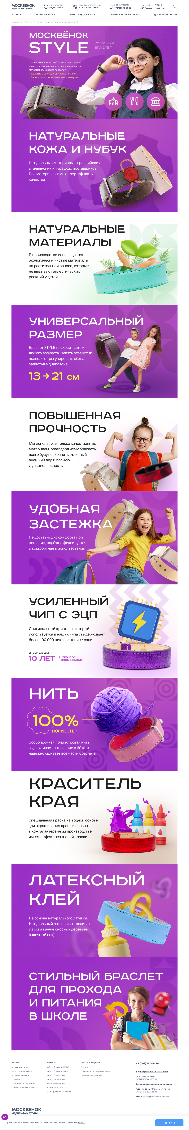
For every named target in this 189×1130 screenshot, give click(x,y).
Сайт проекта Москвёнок (59, 1092)
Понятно (169, 1122)
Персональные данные (91, 1075)
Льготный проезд (55, 1087)
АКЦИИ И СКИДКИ (45, 14)
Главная (15, 22)
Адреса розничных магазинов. (152, 1071)
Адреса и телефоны (155, 8)
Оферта (84, 1067)
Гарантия (15, 1079)
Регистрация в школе (21, 1071)
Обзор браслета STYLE (57, 1071)
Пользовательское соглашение (95, 1071)
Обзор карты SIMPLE (57, 1079)
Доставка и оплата (20, 1075)
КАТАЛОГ (16, 14)
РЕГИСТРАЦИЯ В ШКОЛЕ (82, 14)
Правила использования (23, 1083)
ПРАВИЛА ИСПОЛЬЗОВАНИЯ (125, 14)
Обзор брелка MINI (56, 1075)
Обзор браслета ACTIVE (58, 1067)
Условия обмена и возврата (24, 1087)
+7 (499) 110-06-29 (122, 8)
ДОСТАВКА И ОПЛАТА (166, 14)
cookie (81, 1122)
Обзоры (28, 22)
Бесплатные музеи (56, 1083)
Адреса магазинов (20, 1067)
